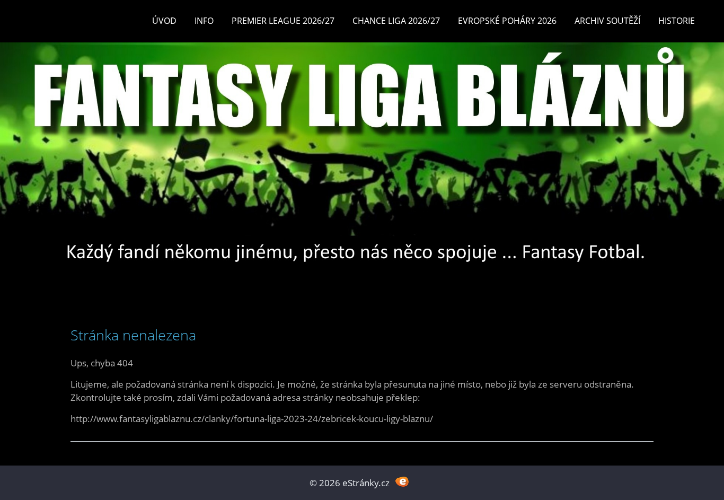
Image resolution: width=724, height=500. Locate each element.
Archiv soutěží (607, 21)
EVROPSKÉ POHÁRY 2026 (507, 21)
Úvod (164, 21)
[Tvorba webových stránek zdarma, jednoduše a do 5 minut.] (402, 481)
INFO (204, 21)
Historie (676, 21)
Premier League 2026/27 (283, 21)
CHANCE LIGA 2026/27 (396, 21)
